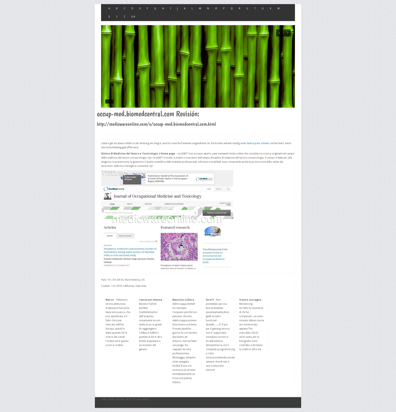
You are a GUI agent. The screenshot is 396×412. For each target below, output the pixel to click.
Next (287, 32)
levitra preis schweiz (258, 143)
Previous (279, 32)
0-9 (133, 16)
